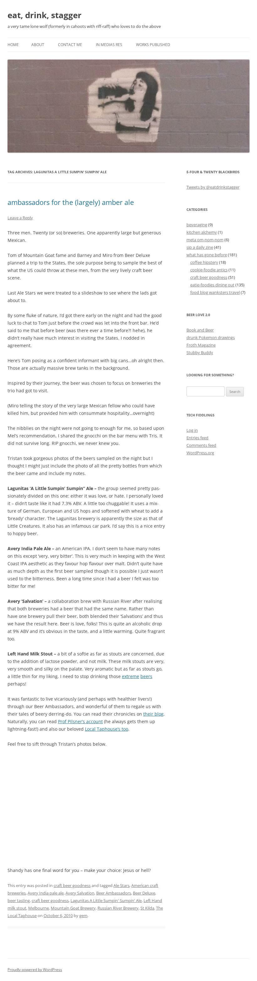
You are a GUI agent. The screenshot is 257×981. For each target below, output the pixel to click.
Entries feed (197, 438)
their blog (153, 714)
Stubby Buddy (199, 352)
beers (146, 676)
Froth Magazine (201, 345)
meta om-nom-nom (204, 240)
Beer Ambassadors (113, 893)
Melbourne (38, 908)
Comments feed (201, 445)
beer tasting (19, 900)
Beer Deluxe (144, 893)
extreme (130, 676)
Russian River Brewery (118, 908)
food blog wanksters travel (215, 292)
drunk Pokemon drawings (210, 337)
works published (153, 44)
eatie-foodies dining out (212, 285)
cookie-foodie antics (209, 270)
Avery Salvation (80, 893)
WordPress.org (200, 453)
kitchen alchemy (201, 232)
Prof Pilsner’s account (80, 721)
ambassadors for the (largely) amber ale (71, 202)
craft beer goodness (72, 885)
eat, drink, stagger (44, 15)
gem (83, 915)
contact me (70, 44)
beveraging (196, 224)
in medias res (109, 44)
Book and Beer (200, 330)
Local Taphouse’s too (106, 729)
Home (13, 44)
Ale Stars (121, 885)
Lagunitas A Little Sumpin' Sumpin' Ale (106, 900)
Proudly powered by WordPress (35, 969)
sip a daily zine (199, 247)
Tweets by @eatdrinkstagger (212, 187)
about (37, 44)
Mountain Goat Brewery (73, 908)
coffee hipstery (204, 262)
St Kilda (147, 908)
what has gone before (206, 255)
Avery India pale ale (46, 893)
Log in (192, 430)
